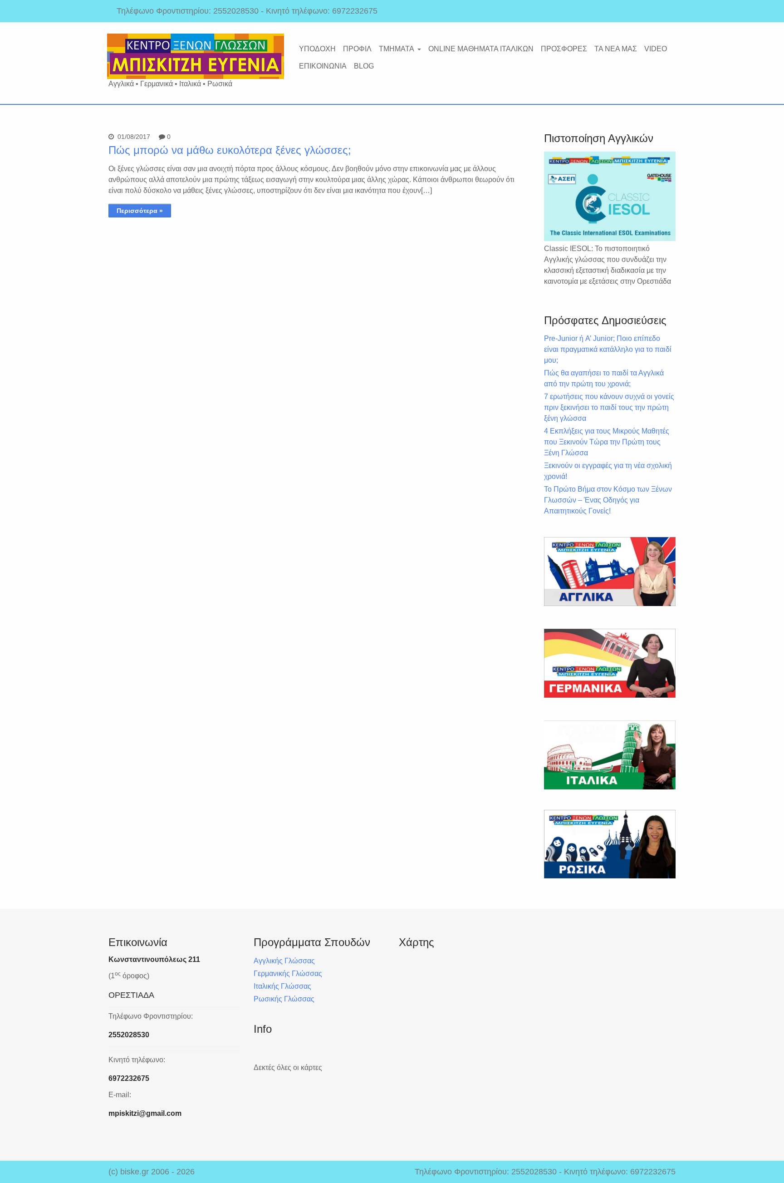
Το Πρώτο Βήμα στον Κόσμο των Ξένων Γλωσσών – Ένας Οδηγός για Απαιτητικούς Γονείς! (608, 500)
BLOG (364, 66)
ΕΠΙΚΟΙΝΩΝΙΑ (323, 66)
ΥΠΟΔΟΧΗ (317, 49)
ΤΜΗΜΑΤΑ (396, 49)
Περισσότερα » (140, 210)
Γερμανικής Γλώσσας (288, 973)
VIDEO (655, 49)
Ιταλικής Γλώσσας (282, 986)
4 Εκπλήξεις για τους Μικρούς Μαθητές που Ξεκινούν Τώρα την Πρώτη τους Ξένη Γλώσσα (606, 442)
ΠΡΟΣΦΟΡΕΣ (564, 49)
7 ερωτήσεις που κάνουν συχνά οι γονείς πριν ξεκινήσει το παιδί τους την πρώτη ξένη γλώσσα (609, 407)
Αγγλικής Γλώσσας (284, 961)
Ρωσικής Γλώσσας (284, 999)
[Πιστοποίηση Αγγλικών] (610, 196)
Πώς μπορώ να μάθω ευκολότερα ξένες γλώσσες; (229, 150)
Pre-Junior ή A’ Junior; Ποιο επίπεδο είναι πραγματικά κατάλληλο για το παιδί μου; (607, 349)
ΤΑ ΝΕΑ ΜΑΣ (615, 49)
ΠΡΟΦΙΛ (357, 49)
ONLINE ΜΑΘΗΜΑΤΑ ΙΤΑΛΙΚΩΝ (481, 49)
